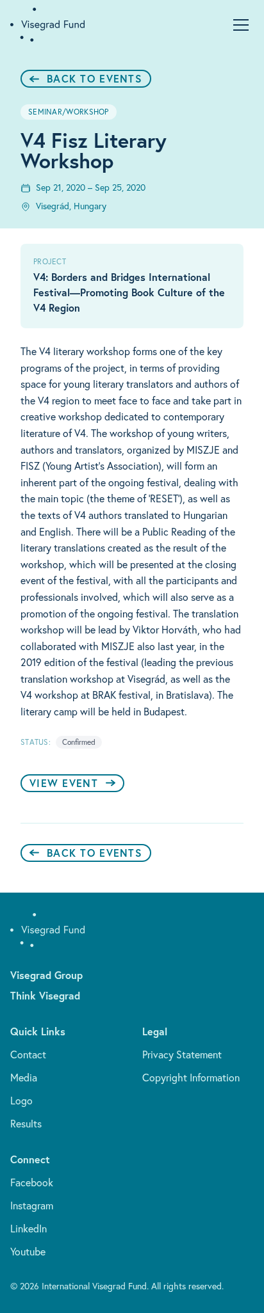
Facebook (31, 1182)
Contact (28, 1054)
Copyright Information (191, 1077)
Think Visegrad (45, 995)
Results (26, 1123)
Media (23, 1077)
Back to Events (94, 78)
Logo (21, 1100)
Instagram (31, 1205)
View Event (63, 783)
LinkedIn (28, 1228)
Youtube (27, 1251)
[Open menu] (241, 25)
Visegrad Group (46, 975)
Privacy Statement (182, 1054)
